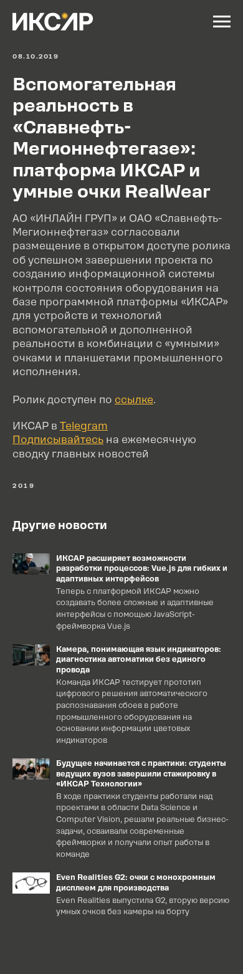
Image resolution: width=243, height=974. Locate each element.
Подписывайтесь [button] (57, 440)
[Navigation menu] (222, 22)
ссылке (134, 400)
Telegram (84, 426)
